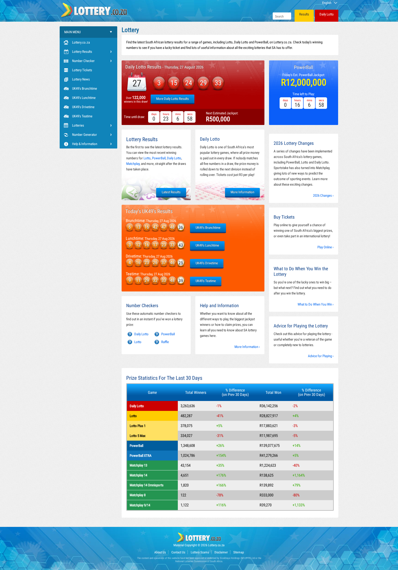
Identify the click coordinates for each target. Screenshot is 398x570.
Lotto (147, 158)
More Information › (247, 347)
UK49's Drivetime (83, 107)
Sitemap (238, 552)
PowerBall (159, 158)
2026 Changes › (323, 195)
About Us (160, 552)
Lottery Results (82, 52)
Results (304, 14)
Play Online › (325, 247)
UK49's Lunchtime (84, 98)
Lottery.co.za (81, 42)
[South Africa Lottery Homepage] (94, 9)
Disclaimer (221, 552)
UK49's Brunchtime (84, 88)
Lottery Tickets (82, 70)
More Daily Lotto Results (172, 99)
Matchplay (133, 164)
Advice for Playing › (321, 356)
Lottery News (81, 79)
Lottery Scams (200, 552)
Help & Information (84, 144)
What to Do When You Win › (316, 304)
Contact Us (178, 552)
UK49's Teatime (82, 116)
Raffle (165, 342)
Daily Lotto (326, 14)
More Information (242, 192)
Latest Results (171, 192)
